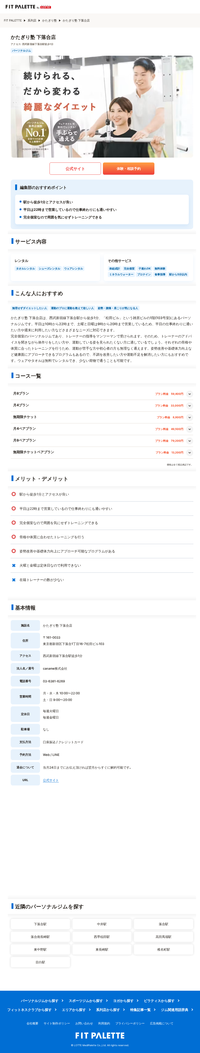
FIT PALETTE (13, 20)
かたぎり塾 (49, 20)
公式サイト (75, 168)
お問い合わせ (84, 1023)
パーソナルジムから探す (40, 1001)
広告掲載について (161, 1023)
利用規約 (104, 1023)
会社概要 (32, 1023)
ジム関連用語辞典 (174, 1010)
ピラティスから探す (159, 1001)
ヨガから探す (123, 1001)
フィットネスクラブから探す (29, 1010)
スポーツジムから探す (86, 1001)
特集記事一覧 (140, 1010)
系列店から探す (108, 1010)
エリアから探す (74, 1010)
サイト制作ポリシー (57, 1023)
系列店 (32, 20)
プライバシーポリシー (130, 1023)
